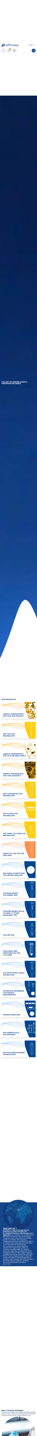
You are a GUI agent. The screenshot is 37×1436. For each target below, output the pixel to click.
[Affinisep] (9, 46)
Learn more (7, 1264)
